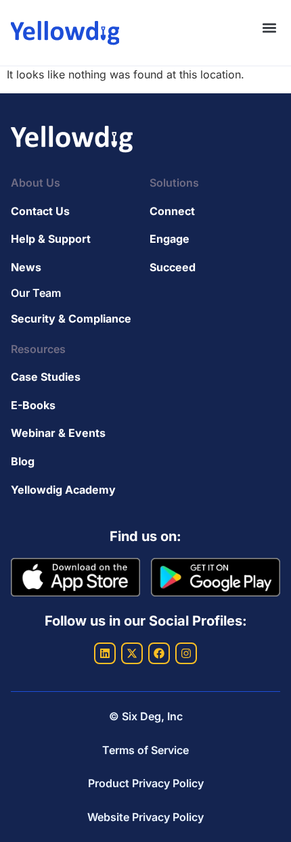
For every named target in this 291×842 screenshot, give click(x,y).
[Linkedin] (105, 653)
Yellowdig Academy (63, 489)
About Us (35, 182)
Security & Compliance (71, 318)
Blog (23, 461)
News (26, 267)
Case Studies (46, 376)
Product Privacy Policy (146, 783)
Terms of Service (145, 750)
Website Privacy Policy (145, 817)
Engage (169, 238)
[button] (269, 27)
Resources (38, 349)
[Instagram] (186, 653)
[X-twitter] (132, 653)
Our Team (36, 293)
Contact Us (40, 211)
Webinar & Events (58, 433)
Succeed (173, 267)
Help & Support (51, 238)
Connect (172, 211)
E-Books (33, 405)
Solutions (174, 182)
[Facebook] (159, 653)
